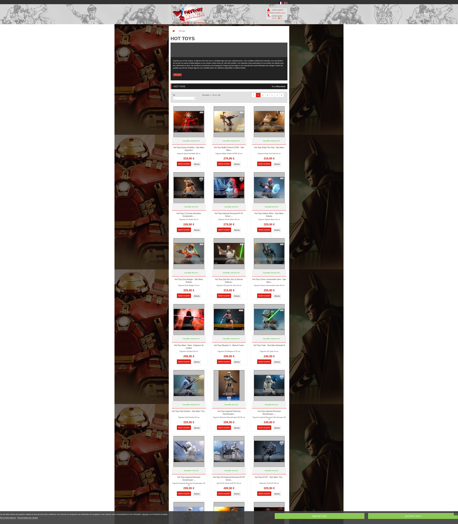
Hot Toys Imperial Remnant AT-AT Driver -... (229, 214)
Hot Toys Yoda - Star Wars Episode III (269, 345)
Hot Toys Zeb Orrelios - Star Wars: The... (189, 411)
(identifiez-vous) (280, 13)
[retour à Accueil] (172, 31)
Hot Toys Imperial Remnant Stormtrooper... (229, 412)
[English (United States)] (285, 3)
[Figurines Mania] (190, 13)
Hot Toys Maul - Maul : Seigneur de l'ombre (189, 346)
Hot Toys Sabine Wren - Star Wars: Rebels (269, 214)
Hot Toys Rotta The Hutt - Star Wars (269, 147)
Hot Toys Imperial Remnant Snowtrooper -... (188, 478)
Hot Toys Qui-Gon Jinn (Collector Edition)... (229, 280)
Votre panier (276, 16)
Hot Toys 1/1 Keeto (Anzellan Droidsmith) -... (189, 214)
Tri (174, 95)
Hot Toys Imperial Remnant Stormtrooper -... (269, 412)
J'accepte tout (413, 516)
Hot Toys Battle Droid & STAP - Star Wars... (229, 148)
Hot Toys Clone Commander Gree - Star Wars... (269, 280)
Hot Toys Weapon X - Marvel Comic (229, 345)
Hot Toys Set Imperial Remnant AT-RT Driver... (229, 478)
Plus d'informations (8, 517)
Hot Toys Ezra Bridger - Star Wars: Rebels (188, 280)
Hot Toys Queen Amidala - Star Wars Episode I (188, 148)
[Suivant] (282, 95)
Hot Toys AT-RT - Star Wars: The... (269, 477)
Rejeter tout (319, 516)
